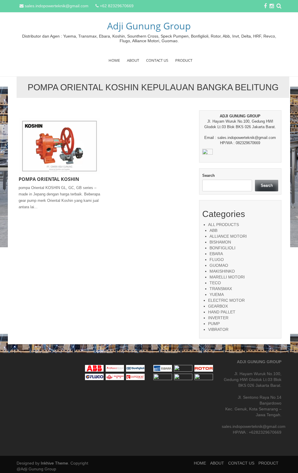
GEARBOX (218, 306)
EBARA (216, 253)
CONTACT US (157, 60)
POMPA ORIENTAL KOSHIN (49, 179)
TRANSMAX (221, 288)
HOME (114, 60)
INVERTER (218, 317)
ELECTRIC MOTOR (226, 300)
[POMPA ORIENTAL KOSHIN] (59, 145)
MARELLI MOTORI (227, 277)
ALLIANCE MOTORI (228, 236)
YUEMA (217, 294)
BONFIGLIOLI (222, 248)
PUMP (214, 323)
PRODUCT (183, 60)
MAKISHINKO (222, 271)
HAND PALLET (221, 312)
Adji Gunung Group (149, 26)
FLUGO (217, 259)
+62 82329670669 (117, 5)
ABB (213, 230)
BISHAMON (220, 242)
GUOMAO (219, 265)
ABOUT (133, 60)
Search (208, 175)
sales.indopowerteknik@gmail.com (56, 5)
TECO (215, 282)
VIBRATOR (218, 329)
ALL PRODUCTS (223, 224)
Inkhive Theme (54, 463)
